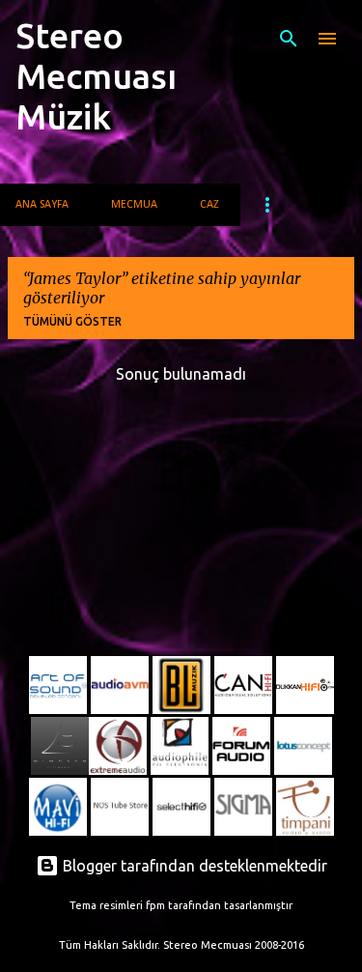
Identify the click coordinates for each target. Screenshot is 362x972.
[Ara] (288, 38)
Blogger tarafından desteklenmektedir (193, 865)
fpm (155, 905)
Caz (209, 205)
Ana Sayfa (42, 205)
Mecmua (134, 205)
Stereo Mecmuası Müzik (96, 75)
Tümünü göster (72, 321)
